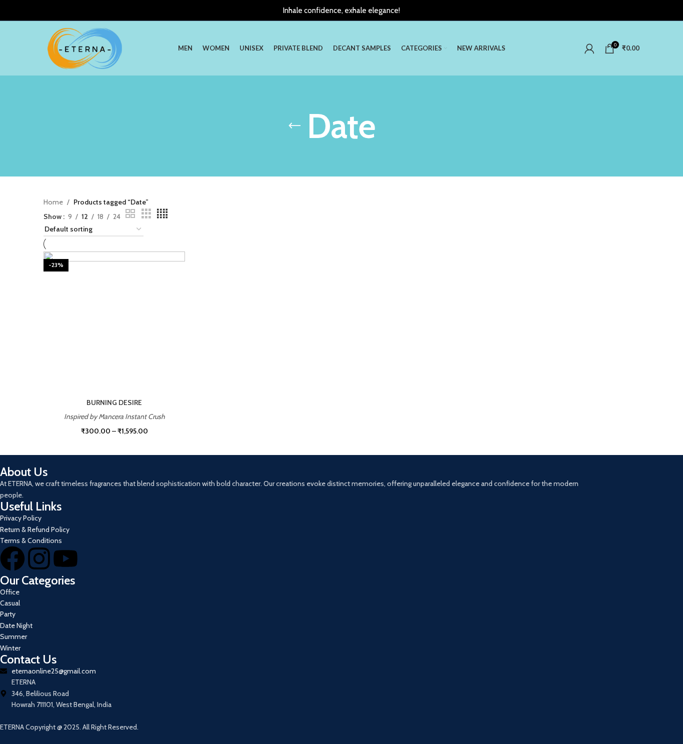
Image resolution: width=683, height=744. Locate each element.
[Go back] (294, 126)
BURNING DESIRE (114, 402)
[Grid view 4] (162, 214)
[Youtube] (65, 558)
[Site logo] (85, 47)
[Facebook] (12, 558)
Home (53, 202)
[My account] (590, 48)
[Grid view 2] (130, 214)
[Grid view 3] (146, 214)
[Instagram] (39, 558)
